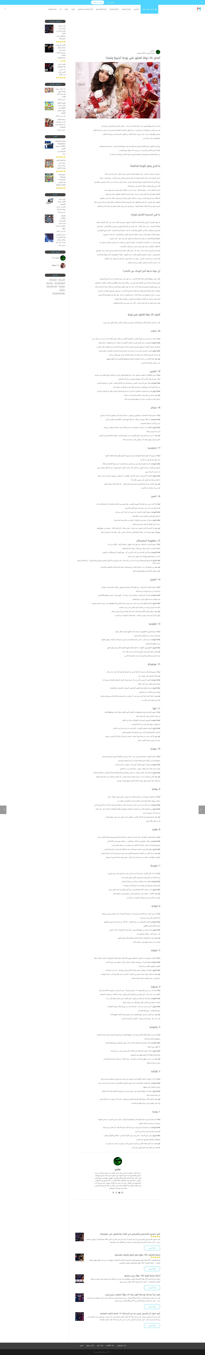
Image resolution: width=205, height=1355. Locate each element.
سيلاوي (62, 286)
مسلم (62, 290)
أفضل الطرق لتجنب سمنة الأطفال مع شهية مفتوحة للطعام (61, 108)
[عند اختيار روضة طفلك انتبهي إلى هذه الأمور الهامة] (49, 90)
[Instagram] (122, 1193)
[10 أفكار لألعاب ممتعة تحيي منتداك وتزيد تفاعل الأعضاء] (49, 164)
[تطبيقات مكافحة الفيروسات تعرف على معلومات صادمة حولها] (49, 219)
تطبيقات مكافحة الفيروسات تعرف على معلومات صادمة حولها (61, 222)
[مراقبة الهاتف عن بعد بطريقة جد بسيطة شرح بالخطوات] (49, 123)
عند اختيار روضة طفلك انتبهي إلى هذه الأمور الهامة (61, 92)
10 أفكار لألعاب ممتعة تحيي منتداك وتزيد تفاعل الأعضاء (61, 164)
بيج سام (50, 283)
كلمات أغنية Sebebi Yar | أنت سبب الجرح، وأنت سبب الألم (61, 69)
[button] (200, 1341)
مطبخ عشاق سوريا (59, 293)
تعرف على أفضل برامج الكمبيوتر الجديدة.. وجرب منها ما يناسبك (61, 204)
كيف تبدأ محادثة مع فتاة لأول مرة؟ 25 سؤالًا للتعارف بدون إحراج (132, 1294)
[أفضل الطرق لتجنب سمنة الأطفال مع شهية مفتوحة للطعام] (49, 106)
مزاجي (152, 50)
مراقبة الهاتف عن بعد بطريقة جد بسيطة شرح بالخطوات (61, 123)
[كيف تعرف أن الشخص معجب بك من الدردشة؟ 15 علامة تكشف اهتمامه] (79, 1316)
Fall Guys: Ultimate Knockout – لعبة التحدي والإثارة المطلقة (61, 180)
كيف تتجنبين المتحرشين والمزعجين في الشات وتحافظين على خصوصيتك (130, 1234)
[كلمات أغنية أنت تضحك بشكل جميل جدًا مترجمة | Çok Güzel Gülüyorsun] (49, 48)
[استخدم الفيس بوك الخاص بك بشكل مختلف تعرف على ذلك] (49, 238)
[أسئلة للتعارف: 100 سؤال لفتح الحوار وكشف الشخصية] (79, 1258)
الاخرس (62, 280)
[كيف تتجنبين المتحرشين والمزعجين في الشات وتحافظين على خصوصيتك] (79, 1237)
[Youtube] (119, 1193)
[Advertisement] (117, 35)
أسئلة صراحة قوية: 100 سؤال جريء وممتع (142, 1275)
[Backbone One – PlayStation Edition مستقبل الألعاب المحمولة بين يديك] (49, 144)
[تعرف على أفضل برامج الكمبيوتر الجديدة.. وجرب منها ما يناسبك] (49, 201)
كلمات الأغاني (52, 286)
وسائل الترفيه (150, 53)
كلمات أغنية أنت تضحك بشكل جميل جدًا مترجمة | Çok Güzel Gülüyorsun (61, 51)
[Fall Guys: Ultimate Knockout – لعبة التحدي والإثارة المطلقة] (49, 178)
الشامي (53, 280)
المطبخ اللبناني (60, 283)
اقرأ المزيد (152, 1248)
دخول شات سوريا (97, 2)
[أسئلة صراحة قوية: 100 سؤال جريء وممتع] (79, 1278)
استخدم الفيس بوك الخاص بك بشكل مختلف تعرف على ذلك (61, 238)
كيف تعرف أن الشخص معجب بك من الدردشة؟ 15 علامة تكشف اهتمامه (130, 1313)
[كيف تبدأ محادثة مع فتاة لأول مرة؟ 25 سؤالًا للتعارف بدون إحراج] (79, 1297)
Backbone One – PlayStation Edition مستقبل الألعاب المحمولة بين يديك (61, 147)
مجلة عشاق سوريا (100, 1352)
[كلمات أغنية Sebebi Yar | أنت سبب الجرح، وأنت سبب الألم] (49, 67)
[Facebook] (116, 1193)
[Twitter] (113, 1193)
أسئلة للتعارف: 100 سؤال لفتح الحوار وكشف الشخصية (137, 1255)
